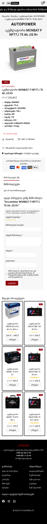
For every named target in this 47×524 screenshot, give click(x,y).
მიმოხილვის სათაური (15, 225)
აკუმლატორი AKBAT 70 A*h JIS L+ (12, 417)
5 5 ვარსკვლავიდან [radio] (15, 220)
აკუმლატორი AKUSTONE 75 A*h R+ (34, 372)
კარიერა (5, 479)
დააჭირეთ (6, 475)
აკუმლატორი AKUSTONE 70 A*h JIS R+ (34, 417)
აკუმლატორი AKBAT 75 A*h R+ (12, 372)
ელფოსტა (11, 261)
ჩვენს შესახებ (34, 475)
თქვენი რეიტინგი (13, 217)
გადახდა (33, 484)
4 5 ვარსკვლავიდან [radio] (13, 220)
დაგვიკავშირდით (36, 471)
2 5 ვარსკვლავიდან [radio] (9, 220)
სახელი (9, 251)
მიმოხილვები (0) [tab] (11, 177)
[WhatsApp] (14, 501)
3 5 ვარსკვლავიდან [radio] (11, 220)
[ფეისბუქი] (3, 501)
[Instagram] (8, 501)
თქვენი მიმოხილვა (14, 235)
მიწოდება (6, 484)
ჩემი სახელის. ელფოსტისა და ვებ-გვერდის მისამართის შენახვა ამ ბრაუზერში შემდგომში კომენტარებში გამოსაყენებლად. (23, 274)
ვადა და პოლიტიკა (10, 471)
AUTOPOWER (23, 24)
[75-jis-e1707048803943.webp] (23, 57)
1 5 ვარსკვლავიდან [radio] (6, 220)
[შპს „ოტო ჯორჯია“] (13, 3)
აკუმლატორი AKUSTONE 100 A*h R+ (34, 326)
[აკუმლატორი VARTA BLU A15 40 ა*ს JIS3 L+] (12, 311)
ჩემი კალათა (34, 479)
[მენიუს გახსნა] (3, 3)
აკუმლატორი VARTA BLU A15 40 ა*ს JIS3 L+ (12, 326)
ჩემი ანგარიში (35, 488)
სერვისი (5, 488)
